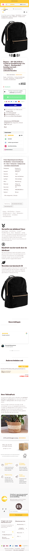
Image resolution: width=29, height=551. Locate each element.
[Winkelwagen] (26, 12)
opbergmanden (10, 400)
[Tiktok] (4, 511)
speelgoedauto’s (11, 399)
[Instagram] (6, 509)
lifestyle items (11, 407)
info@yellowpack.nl (7, 534)
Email (3, 532)
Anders (8, 124)
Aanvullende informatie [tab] (17, 203)
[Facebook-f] (3, 509)
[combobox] (20, 9)
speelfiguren (4, 399)
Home (2, 15)
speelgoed (25, 397)
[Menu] (3, 12)
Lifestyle (21, 122)
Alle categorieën (8, 15)
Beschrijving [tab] (7, 203)
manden (3, 400)
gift (11, 124)
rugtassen (3, 409)
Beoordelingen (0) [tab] (8, 206)
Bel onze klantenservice (5, 538)
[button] (7, 532)
